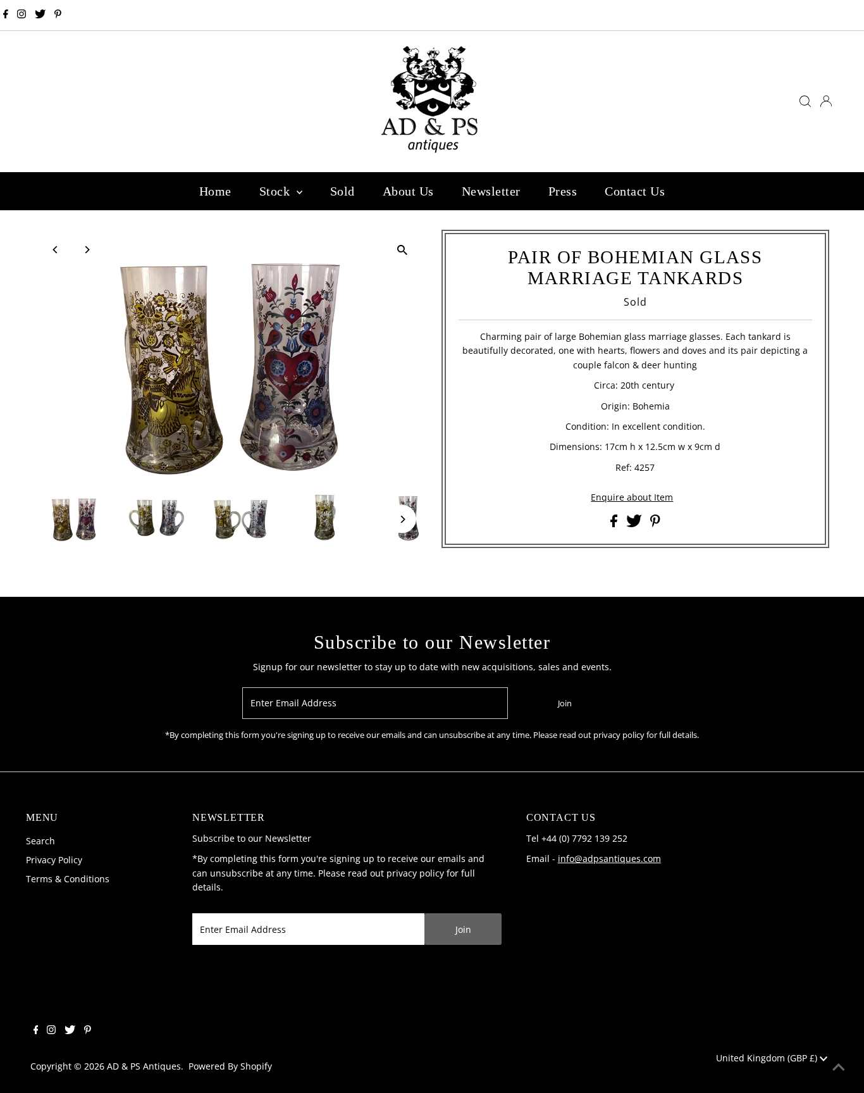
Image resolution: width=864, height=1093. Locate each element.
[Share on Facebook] (615, 524)
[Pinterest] (58, 15)
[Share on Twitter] (635, 524)
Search (40, 841)
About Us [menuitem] (408, 191)
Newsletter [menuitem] (491, 191)
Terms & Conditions (67, 879)
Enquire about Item (632, 497)
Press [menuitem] (562, 191)
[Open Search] (805, 101)
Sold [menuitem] (342, 191)
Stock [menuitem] (276, 191)
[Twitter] (40, 15)
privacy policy (415, 873)
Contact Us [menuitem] (635, 191)
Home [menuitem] (215, 191)
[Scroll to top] (838, 1067)
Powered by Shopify (230, 1066)
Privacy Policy (54, 860)
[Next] (86, 249)
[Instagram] (21, 15)
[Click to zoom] (402, 250)
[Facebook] (5, 15)
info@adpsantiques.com (609, 859)
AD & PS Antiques (144, 1066)
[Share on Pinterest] (655, 524)
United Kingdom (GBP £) (768, 1058)
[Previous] (55, 249)
